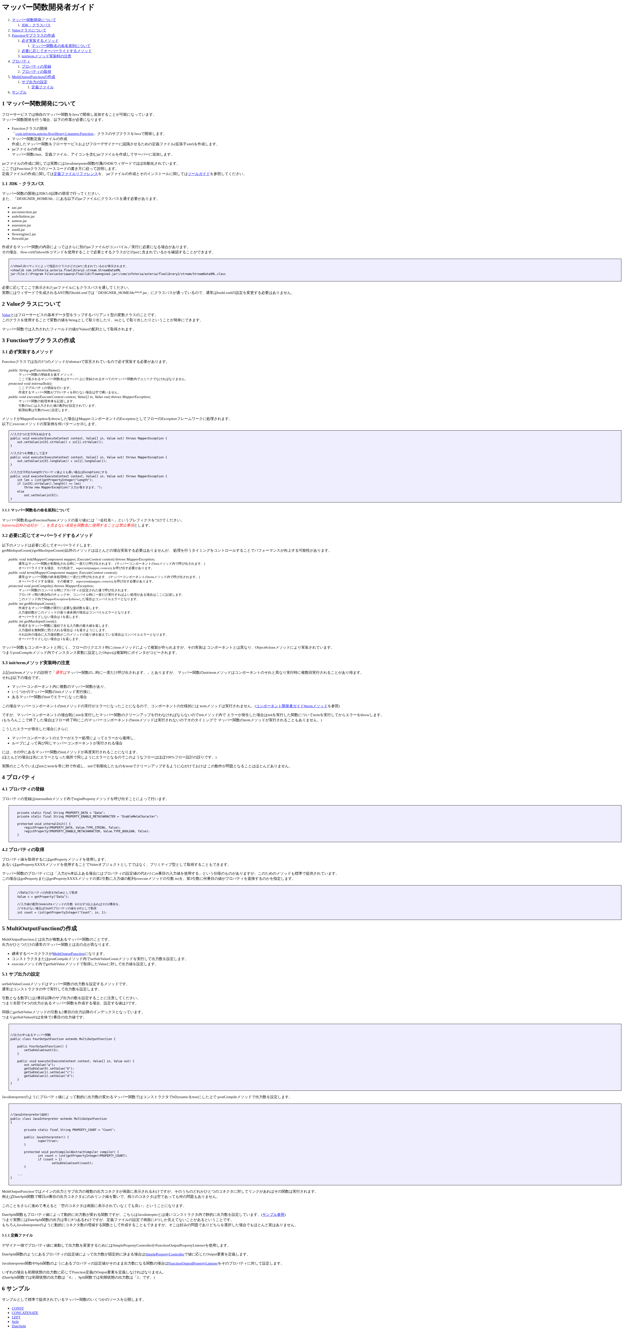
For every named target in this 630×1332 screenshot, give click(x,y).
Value (6, 315)
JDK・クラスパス (36, 25)
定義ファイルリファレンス (76, 174)
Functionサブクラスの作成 (33, 35)
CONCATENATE (25, 1313)
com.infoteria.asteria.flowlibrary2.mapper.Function (55, 133)
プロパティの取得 (36, 71)
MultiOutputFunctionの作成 (33, 77)
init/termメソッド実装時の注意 (46, 56)
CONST (18, 1308)
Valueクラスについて (29, 30)
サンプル (19, 92)
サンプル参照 (273, 1214)
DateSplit (19, 1326)
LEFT (16, 1317)
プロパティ (21, 61)
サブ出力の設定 (34, 82)
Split (15, 1321)
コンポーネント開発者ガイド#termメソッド (292, 706)
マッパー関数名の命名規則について (61, 46)
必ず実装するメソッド (40, 40)
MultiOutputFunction (68, 953)
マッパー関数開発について (34, 20)
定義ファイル (43, 87)
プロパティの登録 (36, 66)
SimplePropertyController (164, 1254)
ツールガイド (199, 174)
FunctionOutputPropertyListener (193, 1263)
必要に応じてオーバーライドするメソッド (57, 51)
